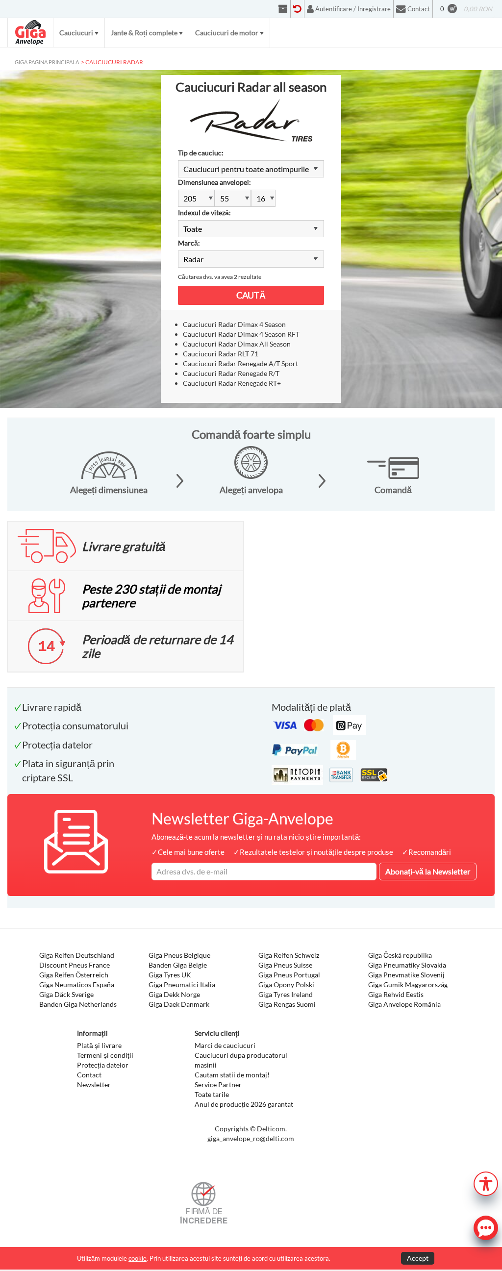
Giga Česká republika (400, 955)
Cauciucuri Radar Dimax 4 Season (234, 324)
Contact (89, 1075)
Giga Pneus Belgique (179, 955)
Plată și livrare (99, 1045)
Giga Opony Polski (286, 984)
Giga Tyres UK (170, 975)
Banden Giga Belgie (178, 965)
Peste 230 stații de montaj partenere (151, 595)
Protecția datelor (102, 1065)
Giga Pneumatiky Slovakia (407, 965)
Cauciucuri (76, 32)
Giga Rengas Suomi (287, 1004)
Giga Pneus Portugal (289, 975)
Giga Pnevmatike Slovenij (406, 975)
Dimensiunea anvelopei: (214, 182)
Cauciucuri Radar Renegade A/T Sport (240, 363)
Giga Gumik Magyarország (408, 984)
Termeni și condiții (105, 1055)
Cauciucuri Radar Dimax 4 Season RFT (241, 334)
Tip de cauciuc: (201, 153)
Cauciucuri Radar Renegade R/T (231, 373)
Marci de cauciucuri (225, 1045)
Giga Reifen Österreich (73, 975)
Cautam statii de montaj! (232, 1075)
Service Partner (218, 1084)
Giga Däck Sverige (66, 994)
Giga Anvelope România (404, 1004)
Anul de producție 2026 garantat (244, 1104)
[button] (486, 1182)
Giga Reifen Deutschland (76, 955)
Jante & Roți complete (144, 32)
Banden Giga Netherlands (78, 1004)
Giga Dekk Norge (174, 994)
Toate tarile (212, 1094)
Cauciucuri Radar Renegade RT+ (232, 383)
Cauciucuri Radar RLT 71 (220, 353)
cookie (137, 1258)
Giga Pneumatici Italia (182, 984)
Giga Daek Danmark (179, 1004)
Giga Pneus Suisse (285, 965)
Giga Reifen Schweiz (288, 955)
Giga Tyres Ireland (285, 994)
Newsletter (94, 1084)
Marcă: (189, 243)
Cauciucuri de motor (226, 32)
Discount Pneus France (74, 965)
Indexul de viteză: (204, 212)
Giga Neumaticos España (76, 984)
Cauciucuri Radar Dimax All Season (237, 344)
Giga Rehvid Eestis (396, 994)
